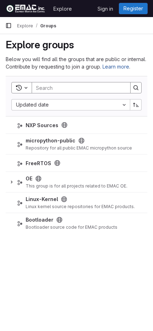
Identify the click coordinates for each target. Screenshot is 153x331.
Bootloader (39, 220)
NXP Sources (42, 125)
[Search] (136, 87)
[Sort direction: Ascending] (136, 104)
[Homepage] (26, 8)
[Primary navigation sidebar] (8, 25)
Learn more (115, 67)
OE (29, 178)
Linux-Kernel (42, 199)
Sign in (105, 9)
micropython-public (50, 140)
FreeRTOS (38, 163)
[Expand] (11, 182)
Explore (62, 9)
